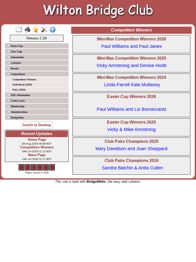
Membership (17, 106)
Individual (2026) (22, 84)
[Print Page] (28, 30)
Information (17, 57)
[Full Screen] (20, 30)
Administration (19, 112)
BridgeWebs (17, 117)
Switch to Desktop (36, 125)
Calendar (15, 62)
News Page (16, 51)
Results (14, 68)
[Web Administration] (45, 30)
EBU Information (20, 95)
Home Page (16, 46)
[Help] (54, 30)
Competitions (17, 74)
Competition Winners (24, 79)
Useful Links (17, 100)
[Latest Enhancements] (37, 30)
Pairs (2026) (19, 89)
